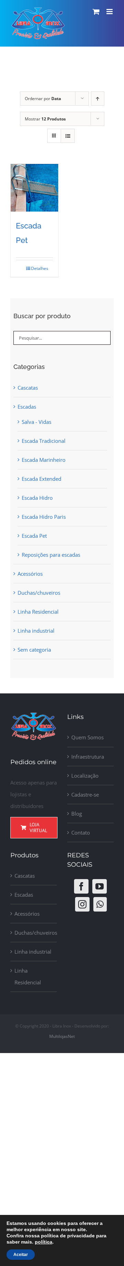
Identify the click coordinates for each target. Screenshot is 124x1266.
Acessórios (30, 573)
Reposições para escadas (51, 554)
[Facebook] (81, 886)
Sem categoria (34, 649)
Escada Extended (41, 478)
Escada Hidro (37, 497)
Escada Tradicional (43, 440)
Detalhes (37, 268)
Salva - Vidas (36, 421)
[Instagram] (82, 904)
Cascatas (28, 387)
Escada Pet (34, 535)
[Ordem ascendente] (97, 98)
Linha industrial (36, 630)
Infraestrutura (87, 756)
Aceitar (20, 1254)
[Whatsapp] (100, 904)
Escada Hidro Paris (44, 516)
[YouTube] (99, 886)
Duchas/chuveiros (39, 592)
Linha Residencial (38, 611)
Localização (85, 775)
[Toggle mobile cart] (96, 11)
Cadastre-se (85, 794)
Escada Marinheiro (43, 459)
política (43, 1242)
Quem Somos (87, 737)
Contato (80, 832)
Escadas (27, 406)
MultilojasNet (62, 1036)
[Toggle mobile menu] (110, 11)
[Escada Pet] (34, 188)
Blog (76, 813)
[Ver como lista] (67, 136)
